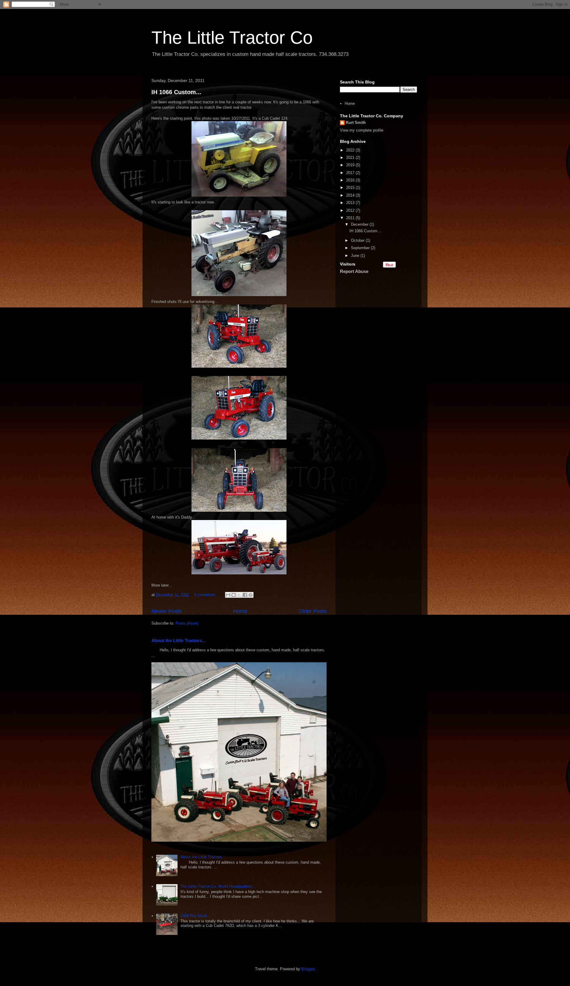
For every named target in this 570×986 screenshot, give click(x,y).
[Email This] (228, 595)
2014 (351, 195)
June (355, 255)
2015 (351, 187)
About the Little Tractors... (178, 640)
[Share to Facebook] (245, 595)
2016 (351, 180)
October (358, 240)
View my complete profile (361, 130)
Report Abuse (354, 271)
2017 (351, 172)
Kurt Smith (356, 122)
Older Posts (313, 611)
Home (240, 611)
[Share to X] (239, 595)
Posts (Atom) (186, 623)
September (361, 248)
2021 (351, 157)
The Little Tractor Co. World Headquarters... (218, 886)
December (360, 224)
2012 (351, 210)
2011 (351, 218)
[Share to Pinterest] (251, 595)
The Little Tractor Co (232, 38)
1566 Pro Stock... (195, 916)
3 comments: (206, 594)
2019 (351, 165)
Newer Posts (166, 611)
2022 (351, 150)
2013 (351, 202)
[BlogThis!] (234, 595)
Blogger (307, 969)
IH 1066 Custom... (176, 92)
